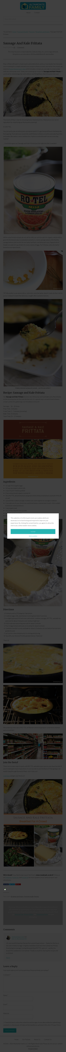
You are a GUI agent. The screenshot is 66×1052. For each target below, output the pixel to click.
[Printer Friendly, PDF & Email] (5, 889)
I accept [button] (33, 531)
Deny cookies (33, 536)
